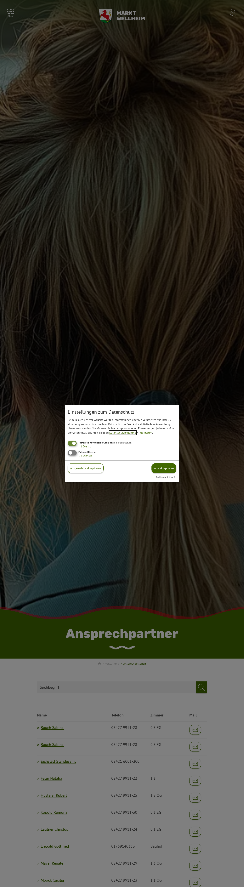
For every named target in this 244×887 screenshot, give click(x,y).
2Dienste (85, 455)
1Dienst (84, 446)
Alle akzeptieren (164, 468)
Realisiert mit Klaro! (165, 477)
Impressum (145, 432)
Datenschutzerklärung (122, 432)
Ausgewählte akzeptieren (85, 468)
